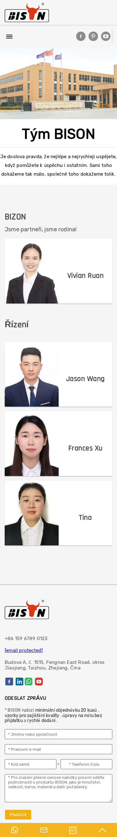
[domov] (27, 13)
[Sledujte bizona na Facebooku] (80, 36)
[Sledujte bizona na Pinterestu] (93, 36)
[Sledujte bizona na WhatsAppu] (28, 681)
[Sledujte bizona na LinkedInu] (19, 681)
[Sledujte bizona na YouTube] (105, 36)
